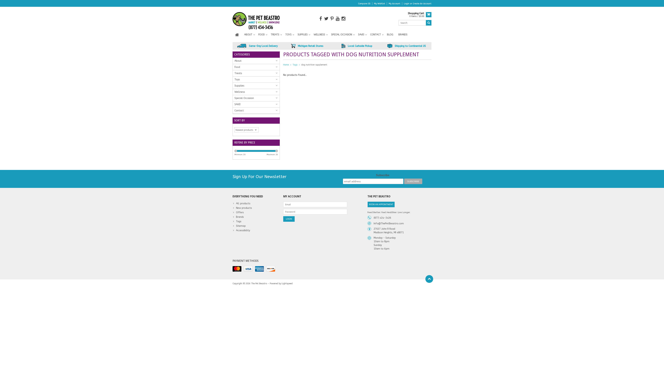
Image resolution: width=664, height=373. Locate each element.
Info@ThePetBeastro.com (389, 223)
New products (244, 208)
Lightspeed (287, 283)
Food (261, 34)
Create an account (422, 3)
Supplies (303, 34)
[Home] (237, 35)
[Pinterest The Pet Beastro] (332, 18)
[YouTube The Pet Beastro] (338, 18)
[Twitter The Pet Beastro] (326, 18)
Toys (288, 34)
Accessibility (243, 230)
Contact (375, 34)
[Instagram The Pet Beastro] (343, 18)
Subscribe (382, 175)
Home (286, 65)
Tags (295, 65)
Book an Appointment (381, 204)
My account (394, 3)
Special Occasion (341, 34)
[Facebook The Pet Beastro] (321, 18)
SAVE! (361, 34)
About (248, 34)
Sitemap (241, 225)
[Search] (428, 23)
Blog (390, 34)
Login (407, 3)
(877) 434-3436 (382, 217)
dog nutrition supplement (314, 65)
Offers (240, 212)
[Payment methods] (237, 269)
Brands (402, 34)
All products (243, 203)
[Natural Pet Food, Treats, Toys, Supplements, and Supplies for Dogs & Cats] (256, 18)
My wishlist (379, 3)
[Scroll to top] (429, 279)
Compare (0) (364, 3)
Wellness (319, 34)
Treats (275, 34)
